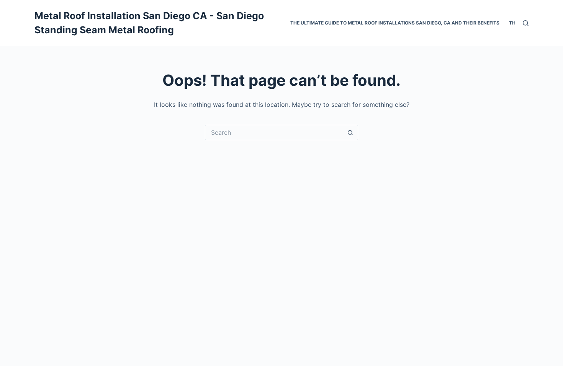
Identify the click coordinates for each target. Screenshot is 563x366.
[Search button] (350, 132)
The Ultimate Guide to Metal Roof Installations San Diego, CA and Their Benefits (394, 23)
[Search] (526, 23)
